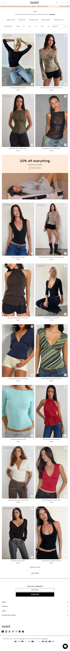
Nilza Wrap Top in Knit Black (18, 560)
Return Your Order (9, 615)
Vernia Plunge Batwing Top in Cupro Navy (18, 378)
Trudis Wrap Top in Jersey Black (51, 318)
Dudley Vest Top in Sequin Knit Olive (18, 148)
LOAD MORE (35, 573)
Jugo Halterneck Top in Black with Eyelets (51, 560)
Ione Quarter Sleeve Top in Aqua (18, 439)
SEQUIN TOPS (22, 19)
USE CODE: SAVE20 (35, 168)
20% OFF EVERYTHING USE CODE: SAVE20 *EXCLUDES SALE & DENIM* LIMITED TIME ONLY (31, 6)
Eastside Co (22, 638)
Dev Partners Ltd (45, 638)
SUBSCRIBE (35, 594)
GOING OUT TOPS (11, 19)
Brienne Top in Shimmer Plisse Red (51, 439)
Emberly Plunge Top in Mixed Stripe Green (51, 378)
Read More (52, 14)
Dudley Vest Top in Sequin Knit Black (51, 148)
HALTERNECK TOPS (33, 19)
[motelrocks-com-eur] (34, 2)
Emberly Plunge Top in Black (18, 257)
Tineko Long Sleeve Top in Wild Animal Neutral (51, 87)
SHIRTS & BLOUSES (45, 19)
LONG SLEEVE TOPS (58, 19)
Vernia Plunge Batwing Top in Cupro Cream (18, 500)
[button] (32, 35)
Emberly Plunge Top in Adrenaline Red (51, 500)
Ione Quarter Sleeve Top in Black (18, 87)
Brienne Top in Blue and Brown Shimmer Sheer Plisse (51, 257)
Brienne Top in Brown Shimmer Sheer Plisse (18, 318)
